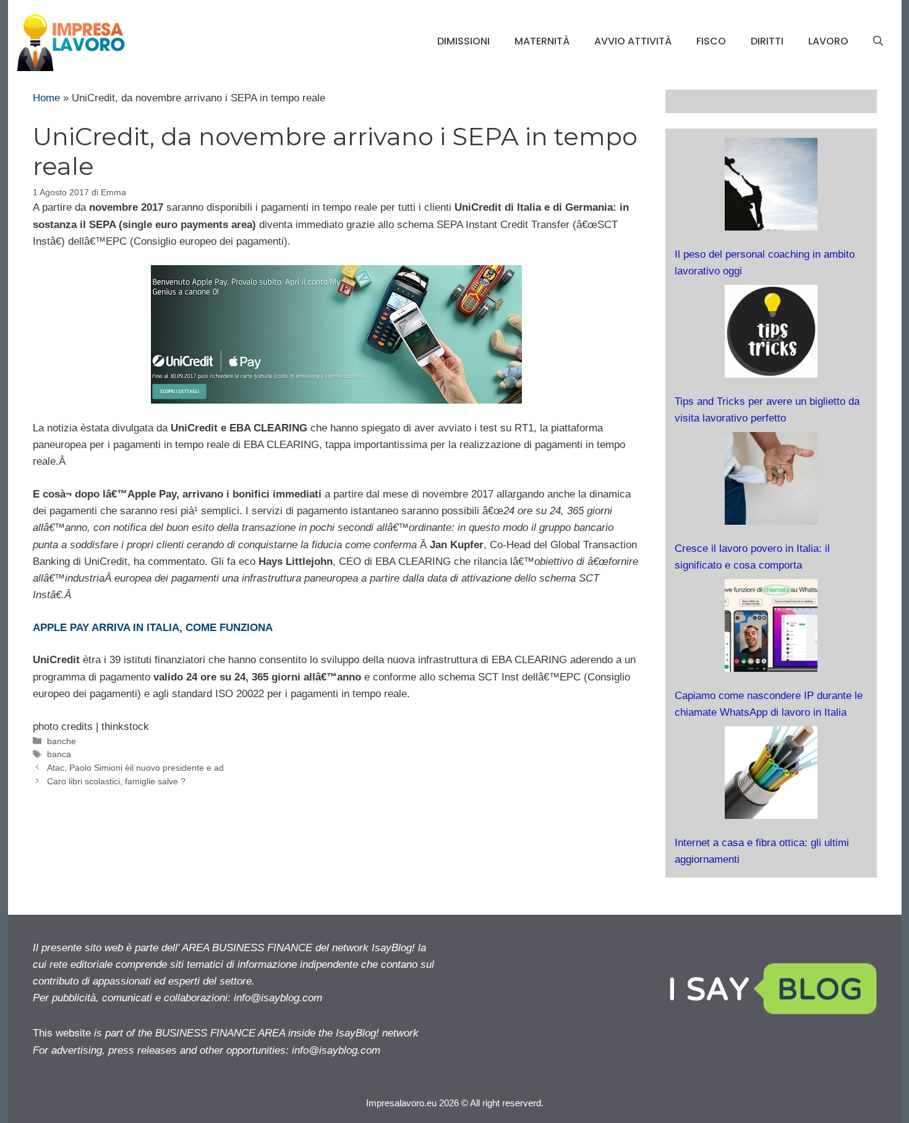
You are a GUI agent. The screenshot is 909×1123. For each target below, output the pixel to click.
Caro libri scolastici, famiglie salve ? (116, 781)
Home (46, 98)
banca (59, 754)
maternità (542, 41)
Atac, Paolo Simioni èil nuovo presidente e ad (135, 768)
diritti (767, 41)
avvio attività (633, 41)
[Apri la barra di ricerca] (878, 41)
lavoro (828, 41)
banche (61, 741)
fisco (711, 41)
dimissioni (463, 41)
